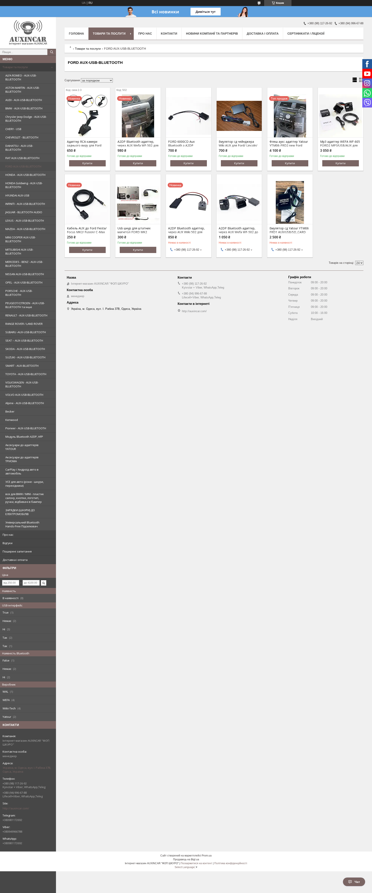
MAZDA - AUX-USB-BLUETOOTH (25, 229)
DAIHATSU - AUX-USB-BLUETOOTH (19, 148)
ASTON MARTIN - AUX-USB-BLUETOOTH (22, 90)
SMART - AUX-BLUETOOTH (22, 366)
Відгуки (7, 543)
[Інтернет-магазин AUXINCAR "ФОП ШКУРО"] (28, 31)
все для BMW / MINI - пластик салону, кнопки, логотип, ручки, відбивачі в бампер (24, 498)
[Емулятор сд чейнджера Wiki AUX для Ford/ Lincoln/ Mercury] (239, 115)
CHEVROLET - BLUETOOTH (21, 137)
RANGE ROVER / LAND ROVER (24, 324)
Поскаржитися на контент (196, 863)
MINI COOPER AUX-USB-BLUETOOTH (20, 239)
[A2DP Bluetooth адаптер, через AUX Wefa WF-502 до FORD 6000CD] (239, 202)
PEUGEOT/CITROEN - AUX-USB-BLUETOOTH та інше (25, 305)
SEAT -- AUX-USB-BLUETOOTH (24, 340)
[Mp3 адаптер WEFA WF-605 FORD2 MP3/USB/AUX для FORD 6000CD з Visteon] (340, 115)
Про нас (8, 535)
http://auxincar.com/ (16, 808)
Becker (9, 411)
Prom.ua (207, 855)
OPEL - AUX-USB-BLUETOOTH (23, 282)
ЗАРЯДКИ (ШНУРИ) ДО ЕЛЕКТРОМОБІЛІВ (20, 512)
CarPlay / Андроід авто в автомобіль (22, 471)
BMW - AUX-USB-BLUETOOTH (23, 108)
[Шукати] (51, 52)
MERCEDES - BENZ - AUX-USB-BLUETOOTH (24, 264)
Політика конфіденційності (230, 863)
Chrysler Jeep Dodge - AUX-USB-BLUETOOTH (26, 119)
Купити (87, 163)
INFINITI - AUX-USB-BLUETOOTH (25, 204)
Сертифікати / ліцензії (305, 33)
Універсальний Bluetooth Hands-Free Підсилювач (22, 524)
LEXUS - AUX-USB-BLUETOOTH (24, 220)
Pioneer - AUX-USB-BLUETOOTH (25, 428)
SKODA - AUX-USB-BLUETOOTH (25, 349)
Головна (76, 33)
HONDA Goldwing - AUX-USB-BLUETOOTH (24, 185)
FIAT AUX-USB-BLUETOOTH (22, 158)
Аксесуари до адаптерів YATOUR (22, 447)
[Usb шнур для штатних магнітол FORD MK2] (138, 202)
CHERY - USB (13, 129)
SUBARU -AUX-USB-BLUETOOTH (25, 332)
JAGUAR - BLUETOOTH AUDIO (23, 212)
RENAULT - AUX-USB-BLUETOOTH (26, 315)
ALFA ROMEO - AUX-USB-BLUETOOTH (21, 77)
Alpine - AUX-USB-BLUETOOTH (24, 403)
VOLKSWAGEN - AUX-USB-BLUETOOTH (22, 384)
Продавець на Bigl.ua (186, 859)
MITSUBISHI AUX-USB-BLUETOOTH (19, 251)
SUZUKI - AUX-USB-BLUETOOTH (25, 357)
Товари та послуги (15, 67)
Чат (357, 882)
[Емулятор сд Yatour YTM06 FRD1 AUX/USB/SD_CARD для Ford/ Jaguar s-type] (290, 202)
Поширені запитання (17, 551)
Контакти (169, 33)
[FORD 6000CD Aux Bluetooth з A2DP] (188, 115)
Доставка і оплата (15, 560)
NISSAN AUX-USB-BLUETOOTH (24, 274)
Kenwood (11, 420)
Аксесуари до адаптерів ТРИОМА (22, 459)
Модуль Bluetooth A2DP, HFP (24, 437)
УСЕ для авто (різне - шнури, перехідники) (24, 484)
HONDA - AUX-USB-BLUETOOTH (25, 175)
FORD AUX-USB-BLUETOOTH (23, 166)
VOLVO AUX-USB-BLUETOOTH (24, 395)
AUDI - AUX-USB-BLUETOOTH (23, 100)
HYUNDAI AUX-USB (17, 195)
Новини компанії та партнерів (212, 33)
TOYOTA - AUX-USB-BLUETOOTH (25, 374)
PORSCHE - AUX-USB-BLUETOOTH (19, 293)
